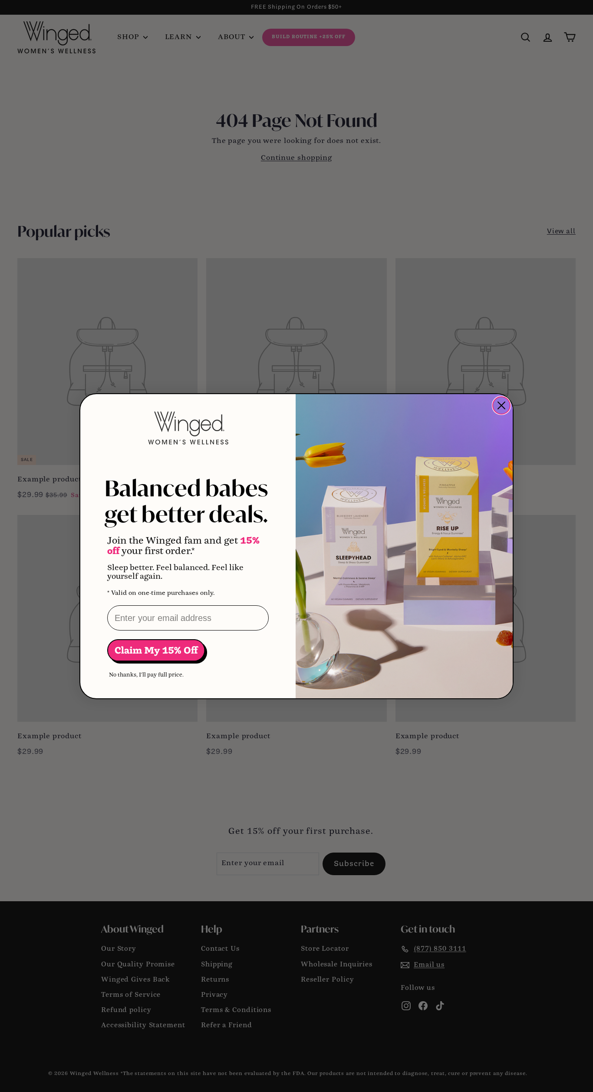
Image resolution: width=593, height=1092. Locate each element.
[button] (157, 651)
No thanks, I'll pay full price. (146, 675)
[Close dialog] (501, 405)
